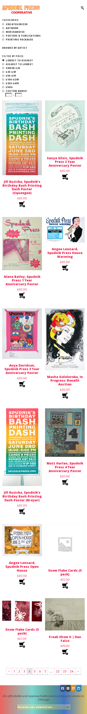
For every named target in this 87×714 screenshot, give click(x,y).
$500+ (9, 87)
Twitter (79, 688)
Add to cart (22, 204)
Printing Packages (19, 39)
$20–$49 (11, 71)
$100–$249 (12, 79)
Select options (65, 586)
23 (64, 671)
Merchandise (15, 31)
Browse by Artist (14, 47)
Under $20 (13, 68)
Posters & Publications (23, 35)
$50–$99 (11, 75)
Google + (68, 688)
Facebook (63, 688)
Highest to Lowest (19, 64)
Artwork (12, 28)
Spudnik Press (21, 9)
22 (58, 671)
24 (72, 671)
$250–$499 (12, 83)
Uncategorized (17, 24)
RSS (73, 688)
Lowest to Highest (19, 60)
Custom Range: (16, 91)
